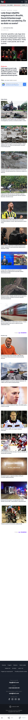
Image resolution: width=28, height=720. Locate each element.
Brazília (11, 80)
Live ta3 (4, 5)
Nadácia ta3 (7, 668)
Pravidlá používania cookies (21, 671)
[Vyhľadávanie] (22, 1)
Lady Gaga (6, 80)
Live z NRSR (9, 5)
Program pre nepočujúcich (7, 671)
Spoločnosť (9, 10)
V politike (24, 5)
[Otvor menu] (26, 2)
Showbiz (15, 10)
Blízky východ (17, 5)
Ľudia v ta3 (20, 668)
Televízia (4, 665)
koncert (15, 80)
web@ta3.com (14, 693)
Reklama (15, 665)
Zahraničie (3, 10)
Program (9, 665)
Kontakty (14, 668)
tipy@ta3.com (14, 682)
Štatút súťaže (23, 665)
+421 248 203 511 (14, 688)
